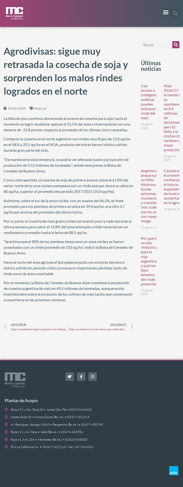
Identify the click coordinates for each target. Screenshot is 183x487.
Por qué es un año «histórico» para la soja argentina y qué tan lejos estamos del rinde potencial (150, 261)
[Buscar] (175, 44)
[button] (165, 12)
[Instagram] (92, 376)
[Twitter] (70, 376)
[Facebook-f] (81, 376)
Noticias (40, 108)
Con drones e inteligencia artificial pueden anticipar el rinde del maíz (150, 101)
